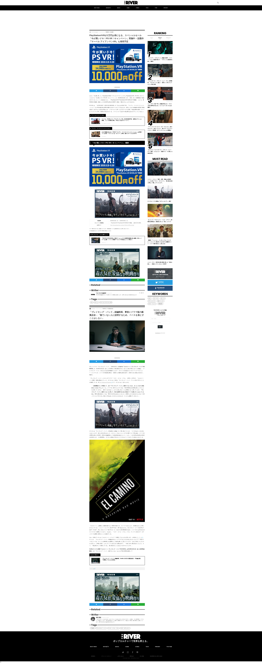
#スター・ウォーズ (152, 303)
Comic (137, 7)
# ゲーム (96, 302)
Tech (147, 7)
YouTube (169, 646)
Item (156, 7)
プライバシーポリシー (106, 656)
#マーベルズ (156, 298)
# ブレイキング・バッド (101, 628)
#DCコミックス (160, 301)
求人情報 (142, 656)
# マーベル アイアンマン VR (105, 302)
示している (139, 537)
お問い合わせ (120, 656)
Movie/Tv (108, 7)
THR (93, 568)
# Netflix (92, 628)
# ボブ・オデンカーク (125, 628)
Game (128, 7)
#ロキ (150, 298)
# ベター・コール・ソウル (113, 628)
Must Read (97, 7)
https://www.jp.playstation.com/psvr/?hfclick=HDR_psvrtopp (122, 225)
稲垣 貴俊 (93, 308)
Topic (104, 308)
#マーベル (163, 298)
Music (118, 7)
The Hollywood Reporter (105, 382)
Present (166, 7)
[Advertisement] (131, 18)
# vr (91, 302)
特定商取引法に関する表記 (156, 656)
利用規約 (93, 656)
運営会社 (132, 656)
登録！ (160, 326)
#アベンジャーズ (152, 301)
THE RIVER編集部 (94, 32)
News (107, 32)
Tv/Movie (110, 308)
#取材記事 (160, 303)
